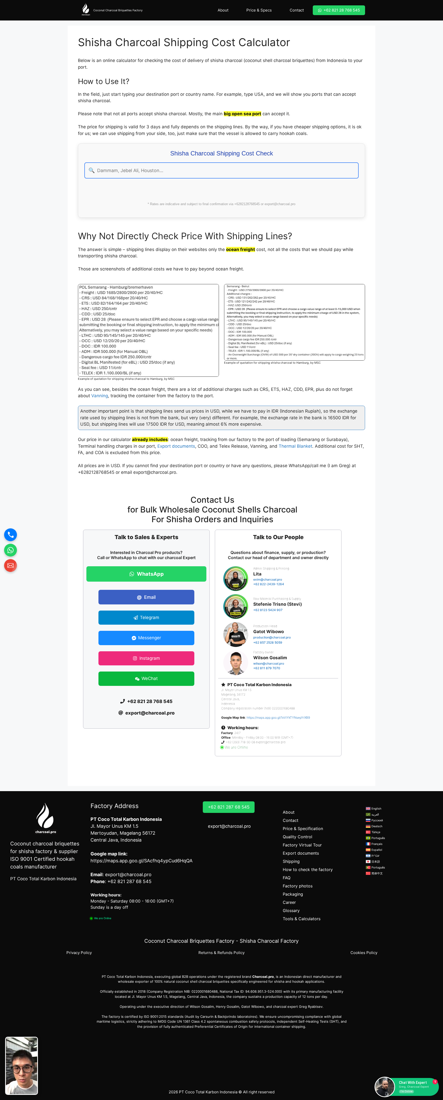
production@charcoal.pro (272, 637)
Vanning (99, 395)
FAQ (286, 877)
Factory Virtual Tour (302, 844)
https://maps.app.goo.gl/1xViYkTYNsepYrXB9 (278, 717)
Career (289, 902)
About (223, 10)
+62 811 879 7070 (266, 668)
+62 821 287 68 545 (228, 807)
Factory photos (298, 885)
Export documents (176, 446)
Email (146, 597)
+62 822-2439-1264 (268, 584)
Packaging (293, 894)
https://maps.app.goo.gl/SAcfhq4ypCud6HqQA (141, 860)
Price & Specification (303, 828)
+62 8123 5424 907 (268, 610)
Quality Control (297, 836)
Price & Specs (259, 10)
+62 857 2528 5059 (267, 642)
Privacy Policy (79, 952)
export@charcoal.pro (229, 826)
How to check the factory (308, 869)
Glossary (291, 910)
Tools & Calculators (301, 918)
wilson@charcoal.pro (268, 663)
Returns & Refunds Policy (221, 952)
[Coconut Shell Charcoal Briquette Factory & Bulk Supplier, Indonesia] (85, 10)
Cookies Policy (363, 952)
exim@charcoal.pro (267, 579)
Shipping (291, 861)
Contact (297, 10)
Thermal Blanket (295, 446)
